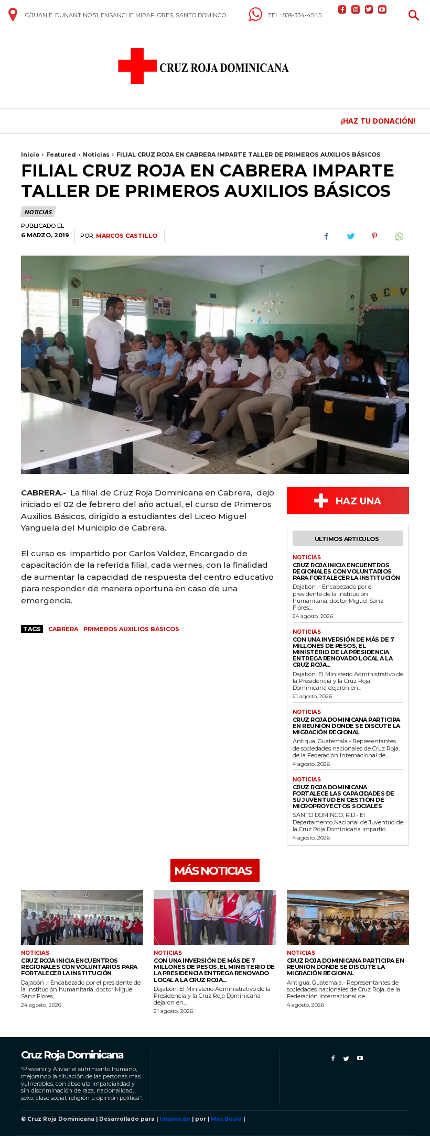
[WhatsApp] (398, 236)
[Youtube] (382, 9)
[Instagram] (355, 9)
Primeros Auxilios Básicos (131, 629)
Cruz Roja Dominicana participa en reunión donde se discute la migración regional (346, 726)
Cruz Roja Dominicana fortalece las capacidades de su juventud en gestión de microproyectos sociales (343, 797)
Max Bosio (226, 1119)
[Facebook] (342, 9)
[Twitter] (369, 9)
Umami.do (175, 1119)
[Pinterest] (374, 236)
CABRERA (63, 629)
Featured (61, 154)
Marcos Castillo (126, 236)
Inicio (30, 154)
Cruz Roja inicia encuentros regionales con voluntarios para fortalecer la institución (346, 571)
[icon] (12, 18)
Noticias (96, 154)
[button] (414, 16)
